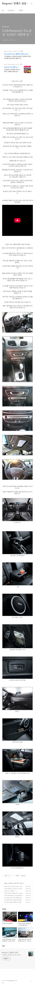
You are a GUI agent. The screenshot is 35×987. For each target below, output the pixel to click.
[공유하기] (9, 875)
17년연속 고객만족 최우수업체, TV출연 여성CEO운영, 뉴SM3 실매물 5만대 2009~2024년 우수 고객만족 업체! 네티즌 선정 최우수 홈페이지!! (12, 70)
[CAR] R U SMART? (9, 891)
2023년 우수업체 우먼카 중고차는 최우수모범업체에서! (12, 67)
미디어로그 (11, 10)
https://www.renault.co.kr (12, 51)
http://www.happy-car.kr (11, 64)
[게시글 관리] (11, 875)
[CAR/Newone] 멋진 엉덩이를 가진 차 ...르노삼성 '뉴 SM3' (13, 899)
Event (11, 883)
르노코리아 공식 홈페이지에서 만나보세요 (17, 54)
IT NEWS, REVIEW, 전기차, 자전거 (11, 955)
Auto (5, 883)
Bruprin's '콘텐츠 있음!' (15, 3)
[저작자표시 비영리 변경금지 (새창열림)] (23, 875)
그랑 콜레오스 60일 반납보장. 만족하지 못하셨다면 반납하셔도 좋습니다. (17, 57)
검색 (27, 3)
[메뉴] (31, 3)
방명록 (21, 10)
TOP (31, 981)
